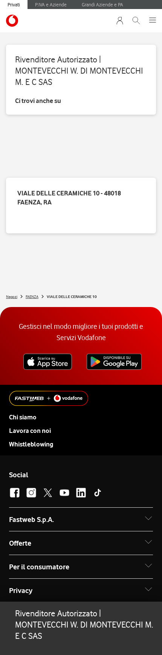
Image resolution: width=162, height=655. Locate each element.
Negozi (11, 296)
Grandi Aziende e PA (102, 5)
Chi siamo (23, 417)
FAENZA (32, 296)
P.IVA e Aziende (51, 5)
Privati (14, 5)
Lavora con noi (30, 430)
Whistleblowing (31, 444)
